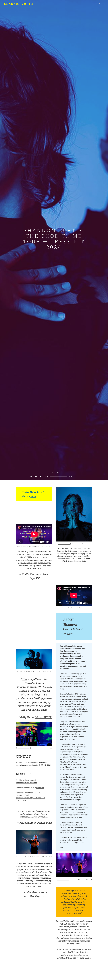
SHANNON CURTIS (19, 3)
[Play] (35, 479)
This (24, 679)
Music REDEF (43, 717)
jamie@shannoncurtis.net (26, 765)
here (33, 496)
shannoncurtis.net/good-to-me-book (30, 798)
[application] (54, 475)
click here (40, 788)
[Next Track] (40, 479)
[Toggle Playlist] (77, 479)
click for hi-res (24, 671)
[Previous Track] (30, 479)
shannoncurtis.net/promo (26, 782)
